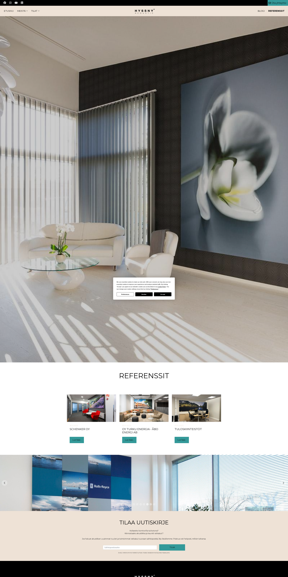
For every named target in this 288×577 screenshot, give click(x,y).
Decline (144, 294)
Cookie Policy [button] (162, 286)
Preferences (125, 294)
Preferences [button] (154, 289)
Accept (162, 294)
